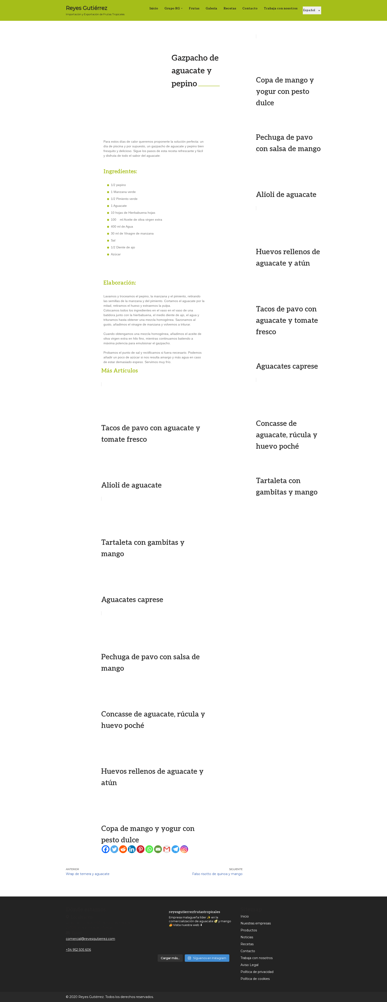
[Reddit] (123, 849)
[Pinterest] (140, 849)
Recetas (247, 944)
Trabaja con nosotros (280, 8)
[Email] (158, 849)
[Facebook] (106, 849)
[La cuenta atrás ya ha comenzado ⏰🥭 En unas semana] (183, 941)
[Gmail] (167, 849)
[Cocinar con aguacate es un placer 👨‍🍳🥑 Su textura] (162, 941)
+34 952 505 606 (78, 950)
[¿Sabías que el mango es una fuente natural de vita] (204, 941)
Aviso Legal (249, 965)
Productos (249, 930)
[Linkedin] (132, 849)
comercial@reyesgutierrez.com (90, 939)
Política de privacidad (257, 972)
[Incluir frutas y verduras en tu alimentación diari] (224, 941)
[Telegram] (175, 849)
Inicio (245, 916)
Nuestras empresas (256, 923)
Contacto (248, 951)
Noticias (247, 937)
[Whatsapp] (149, 849)
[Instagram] (184, 849)
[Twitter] (114, 849)
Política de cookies (255, 979)
